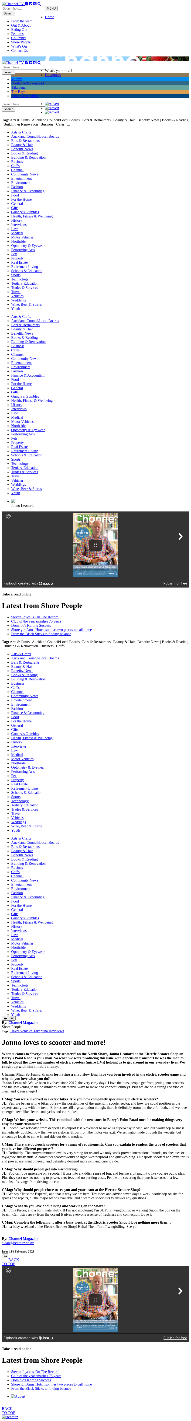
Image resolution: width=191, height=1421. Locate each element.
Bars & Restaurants (25, 141)
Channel (17, 170)
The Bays (18, 92)
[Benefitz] (10, 1417)
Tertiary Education (24, 283)
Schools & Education (26, 271)
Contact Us (19, 50)
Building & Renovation (28, 157)
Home (49, 17)
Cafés (15, 166)
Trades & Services (24, 288)
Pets (14, 254)
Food (15, 195)
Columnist (18, 38)
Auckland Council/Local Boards (35, 136)
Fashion (17, 187)
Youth (15, 309)
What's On (19, 46)
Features (17, 34)
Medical (17, 233)
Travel (15, 292)
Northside (18, 241)
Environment (20, 183)
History (16, 220)
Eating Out (19, 30)
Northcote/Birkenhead (27, 83)
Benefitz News (22, 149)
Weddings (18, 300)
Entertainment (21, 178)
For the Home (21, 199)
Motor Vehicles (22, 237)
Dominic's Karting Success (31, 625)
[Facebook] (26, 4)
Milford (16, 79)
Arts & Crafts (21, 132)
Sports (15, 275)
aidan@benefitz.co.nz (18, 1243)
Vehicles (17, 296)
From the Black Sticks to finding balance (41, 634)
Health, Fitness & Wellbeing (32, 216)
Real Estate (19, 262)
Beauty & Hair (22, 145)
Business (17, 162)
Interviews (19, 225)
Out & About (21, 25)
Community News (24, 174)
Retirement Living (24, 267)
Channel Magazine (23, 1023)
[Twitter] (30, 4)
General (17, 204)
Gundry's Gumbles (25, 212)
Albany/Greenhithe (25, 96)
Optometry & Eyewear (28, 246)
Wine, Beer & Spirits (26, 304)
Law (14, 229)
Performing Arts (23, 250)
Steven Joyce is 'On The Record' (35, 617)
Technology (20, 279)
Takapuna (18, 87)
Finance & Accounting (27, 191)
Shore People (21, 42)
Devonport (53, 75)
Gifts (14, 208)
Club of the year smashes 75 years (36, 621)
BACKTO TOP (10, 1262)
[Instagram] (35, 4)
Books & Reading (24, 153)
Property (17, 258)
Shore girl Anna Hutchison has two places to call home (51, 630)
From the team (21, 21)
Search (8, 13)
